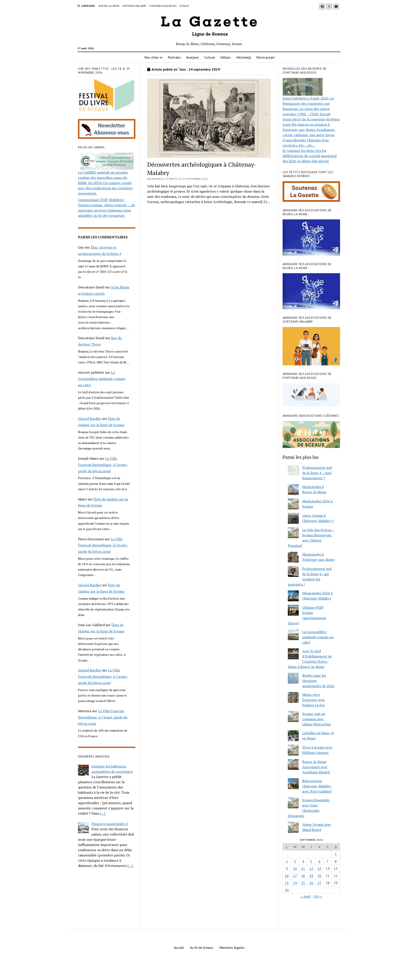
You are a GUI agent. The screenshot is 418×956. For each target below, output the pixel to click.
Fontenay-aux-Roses (163, 5)
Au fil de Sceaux (201, 947)
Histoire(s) (243, 57)
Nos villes (151, 57)
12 (311, 868)
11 (303, 868)
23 (287, 883)
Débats (225, 57)
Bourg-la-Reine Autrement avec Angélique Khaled (316, 767)
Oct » (318, 896)
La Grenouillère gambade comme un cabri (101, 378)
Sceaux (184, 5)
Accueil (179, 947)
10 (295, 868)
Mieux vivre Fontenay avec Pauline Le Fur (313, 699)
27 (319, 883)
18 (303, 875)
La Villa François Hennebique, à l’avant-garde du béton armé (103, 464)
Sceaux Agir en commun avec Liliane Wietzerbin (316, 719)
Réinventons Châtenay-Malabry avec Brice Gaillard (316, 786)
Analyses (192, 57)
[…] (102, 813)
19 (311, 875)
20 (319, 875)
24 (295, 883)
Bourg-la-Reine (109, 5)
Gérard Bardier (89, 418)
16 (287, 875)
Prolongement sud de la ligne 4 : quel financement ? (317, 472)
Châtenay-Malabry (134, 5)
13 (319, 868)
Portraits (174, 57)
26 (311, 883)
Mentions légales (231, 947)
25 (303, 883)
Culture (209, 57)
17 (295, 875)
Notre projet (265, 57)
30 (287, 890)
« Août (306, 896)
